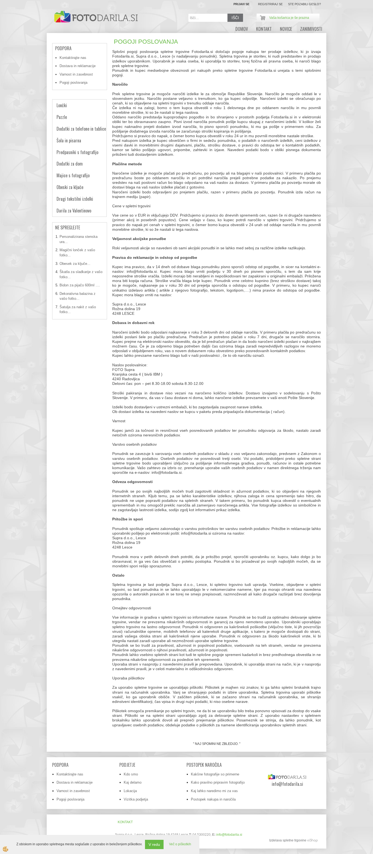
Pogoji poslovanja (73, 82)
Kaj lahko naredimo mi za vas (214, 791)
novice (286, 29)
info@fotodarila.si (229, 835)
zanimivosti (311, 29)
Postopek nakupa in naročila (213, 799)
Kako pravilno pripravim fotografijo (218, 782)
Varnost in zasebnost (76, 74)
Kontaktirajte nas (73, 58)
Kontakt (264, 29)
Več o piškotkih (180, 844)
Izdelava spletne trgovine (287, 840)
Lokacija (130, 791)
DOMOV (241, 29)
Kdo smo (131, 774)
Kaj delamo (132, 782)
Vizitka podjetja (136, 799)
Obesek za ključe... (75, 264)
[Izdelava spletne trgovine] (312, 840)
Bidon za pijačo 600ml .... (80, 285)
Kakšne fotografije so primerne (215, 774)
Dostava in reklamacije (78, 66)
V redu (154, 844)
